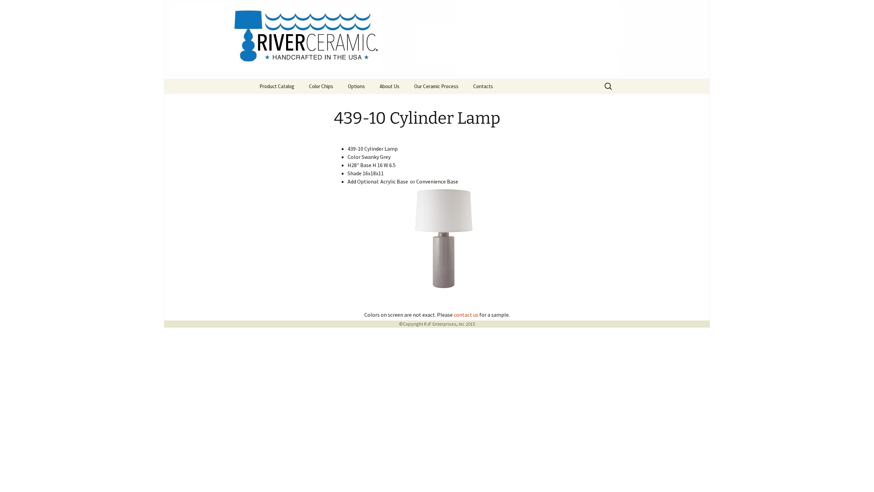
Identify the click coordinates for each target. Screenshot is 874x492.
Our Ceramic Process (436, 86)
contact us (466, 314)
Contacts (483, 86)
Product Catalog (276, 86)
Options (356, 86)
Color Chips (321, 86)
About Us (389, 86)
